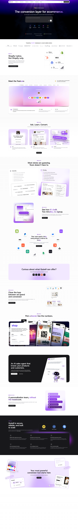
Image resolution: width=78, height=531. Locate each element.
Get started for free (14, 373)
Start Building (39, 477)
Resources (21, 1)
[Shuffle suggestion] (49, 20)
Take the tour (44, 217)
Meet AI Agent (21, 373)
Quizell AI (31, 1)
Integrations (37, 1)
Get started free (39, 152)
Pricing (41, 1)
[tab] (24, 320)
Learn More (13, 339)
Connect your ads (11, 302)
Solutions (26, 1)
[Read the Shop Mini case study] (39, 333)
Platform (16, 1)
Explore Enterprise (11, 405)
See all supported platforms (13, 66)
